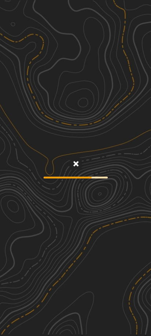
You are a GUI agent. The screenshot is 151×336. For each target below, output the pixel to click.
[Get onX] (75, 164)
